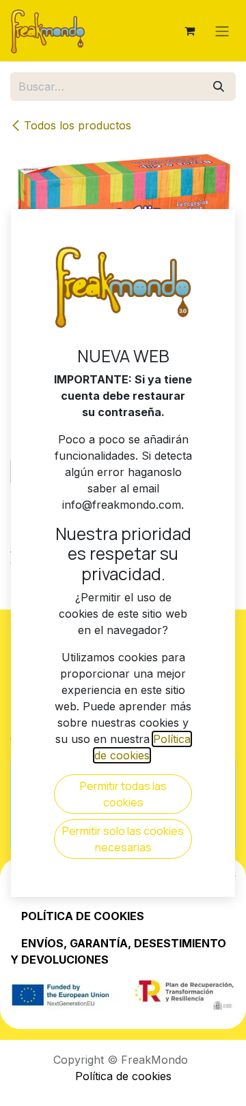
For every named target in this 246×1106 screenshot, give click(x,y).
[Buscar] (219, 86)
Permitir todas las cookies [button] (123, 794)
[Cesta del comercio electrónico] (189, 30)
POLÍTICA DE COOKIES (82, 916)
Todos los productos (77, 125)
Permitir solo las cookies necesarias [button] (123, 839)
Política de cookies (123, 1076)
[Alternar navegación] (222, 30)
